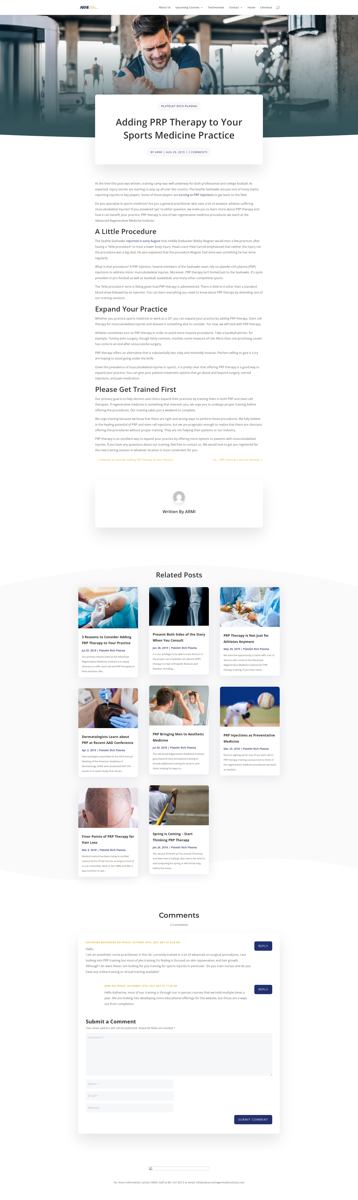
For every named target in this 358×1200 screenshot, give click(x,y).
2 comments (198, 152)
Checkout (266, 7)
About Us (165, 7)
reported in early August (143, 241)
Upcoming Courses (187, 7)
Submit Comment (253, 1119)
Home (251, 7)
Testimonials (216, 7)
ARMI (158, 152)
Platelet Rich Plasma (179, 106)
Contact (234, 7)
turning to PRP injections (196, 195)
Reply (263, 946)
